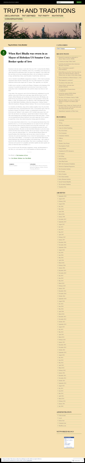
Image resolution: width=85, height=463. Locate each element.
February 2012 (62, 370)
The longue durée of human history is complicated (67, 90)
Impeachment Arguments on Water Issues (68, 111)
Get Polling (61, 156)
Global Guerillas (62, 158)
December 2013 (62, 316)
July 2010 (61, 406)
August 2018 (62, 204)
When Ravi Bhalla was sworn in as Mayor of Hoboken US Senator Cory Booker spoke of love (29, 57)
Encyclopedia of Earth (64, 146)
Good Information (34, 165)
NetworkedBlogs (67, 437)
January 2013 (62, 342)
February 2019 (62, 201)
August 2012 (62, 355)
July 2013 (61, 329)
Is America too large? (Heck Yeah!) (67, 61)
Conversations (14, 19)
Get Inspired (61, 153)
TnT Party (43, 16)
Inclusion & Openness (35, 167)
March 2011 (61, 398)
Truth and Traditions (39, 10)
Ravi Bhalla (28, 158)
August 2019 (62, 198)
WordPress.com (62, 425)
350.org (60, 123)
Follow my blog (69, 446)
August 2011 (62, 385)
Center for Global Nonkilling (65, 128)
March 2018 (61, 214)
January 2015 (62, 288)
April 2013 (61, 334)
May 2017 (61, 232)
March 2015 (61, 283)
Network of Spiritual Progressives (67, 166)
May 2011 (61, 393)
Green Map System (63, 161)
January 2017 (62, 239)
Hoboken (20, 158)
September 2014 (62, 298)
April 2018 (61, 211)
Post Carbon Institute (64, 176)
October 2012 (62, 350)
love (24, 158)
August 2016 (62, 250)
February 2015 (62, 286)
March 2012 (61, 368)
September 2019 (62, 196)
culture (65, 443)
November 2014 (62, 293)
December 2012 (62, 344)
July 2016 (61, 252)
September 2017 (62, 222)
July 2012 (61, 357)
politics (69, 443)
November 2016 (62, 245)
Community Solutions (64, 135)
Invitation (57, 16)
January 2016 (62, 268)
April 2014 (61, 311)
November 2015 (62, 273)
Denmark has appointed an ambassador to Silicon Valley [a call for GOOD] (68, 58)
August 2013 (62, 327)
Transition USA (62, 187)
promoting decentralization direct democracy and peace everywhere (69, 64)
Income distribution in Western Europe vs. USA (70, 77)
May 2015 (61, 280)
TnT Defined (29, 16)
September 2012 (62, 352)
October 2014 (62, 296)
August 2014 (62, 301)
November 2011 (62, 378)
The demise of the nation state (66, 82)
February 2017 (62, 237)
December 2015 (62, 270)
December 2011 (62, 375)
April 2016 (61, 260)
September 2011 (62, 383)
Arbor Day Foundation (64, 125)
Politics (42, 167)
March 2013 (61, 337)
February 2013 (62, 339)
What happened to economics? (66, 80)
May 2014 (61, 309)
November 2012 (62, 347)
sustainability (67, 444)
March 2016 (61, 263)
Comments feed (62, 423)
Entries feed (61, 420)
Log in (60, 418)
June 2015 (61, 278)
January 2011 (62, 403)
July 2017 (61, 227)
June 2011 (61, 391)
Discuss (60, 141)
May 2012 (61, 362)
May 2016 (61, 257)
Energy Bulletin (62, 148)
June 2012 (61, 360)
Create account (62, 415)
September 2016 (62, 247)
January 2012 (62, 373)
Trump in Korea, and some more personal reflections (66, 86)
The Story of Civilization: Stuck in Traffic (69, 97)
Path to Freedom (62, 174)
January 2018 (62, 216)
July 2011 (61, 388)
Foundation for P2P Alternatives (66, 151)
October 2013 (62, 321)
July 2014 (61, 304)
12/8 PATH (61, 120)
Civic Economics (63, 133)
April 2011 (61, 396)
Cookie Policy (29, 460)
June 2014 (61, 306)
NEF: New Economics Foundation (67, 164)
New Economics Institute (64, 169)
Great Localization (43, 165)
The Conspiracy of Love (22, 155)
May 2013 (61, 332)
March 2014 (61, 314)
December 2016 (62, 242)
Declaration (12, 16)
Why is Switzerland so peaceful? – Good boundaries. (67, 68)
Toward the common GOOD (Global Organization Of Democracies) (67, 94)
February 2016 (62, 265)
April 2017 (61, 234)
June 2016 (61, 255)
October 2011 (62, 380)
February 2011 (62, 401)
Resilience (37, 169)
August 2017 (62, 224)
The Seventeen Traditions (65, 184)
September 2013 (62, 324)
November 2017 (62, 219)
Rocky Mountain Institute (65, 179)
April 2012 (61, 365)
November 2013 (62, 319)
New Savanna (62, 171)
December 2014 (62, 291)
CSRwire (61, 138)
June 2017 (61, 229)
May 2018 (61, 209)
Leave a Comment (13, 165)
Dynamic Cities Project (64, 143)
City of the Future (63, 130)
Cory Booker (14, 158)
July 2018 (61, 206)
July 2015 (61, 275)
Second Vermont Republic (65, 182)
